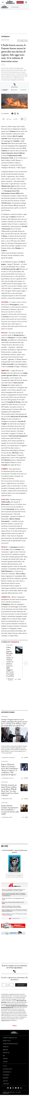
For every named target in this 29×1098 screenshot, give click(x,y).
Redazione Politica (7, 778)
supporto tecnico (5, 1020)
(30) (27, 778)
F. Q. (3, 65)
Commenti (6, 113)
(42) (27, 757)
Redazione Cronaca (10, 679)
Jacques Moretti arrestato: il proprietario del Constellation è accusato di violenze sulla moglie (10, 809)
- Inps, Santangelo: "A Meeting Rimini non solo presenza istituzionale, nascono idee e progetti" (13, 890)
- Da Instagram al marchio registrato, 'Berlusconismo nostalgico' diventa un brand (11, 907)
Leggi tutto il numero (14, 876)
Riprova (15, 1025)
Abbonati (20, 2)
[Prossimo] (26, 663)
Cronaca (5, 36)
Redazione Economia (7, 757)
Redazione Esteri (6, 798)
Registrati (21, 985)
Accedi (8, 985)
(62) (27, 798)
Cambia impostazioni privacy (10, 1043)
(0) (20, 679)
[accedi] (26, 2)
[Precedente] (3, 663)
